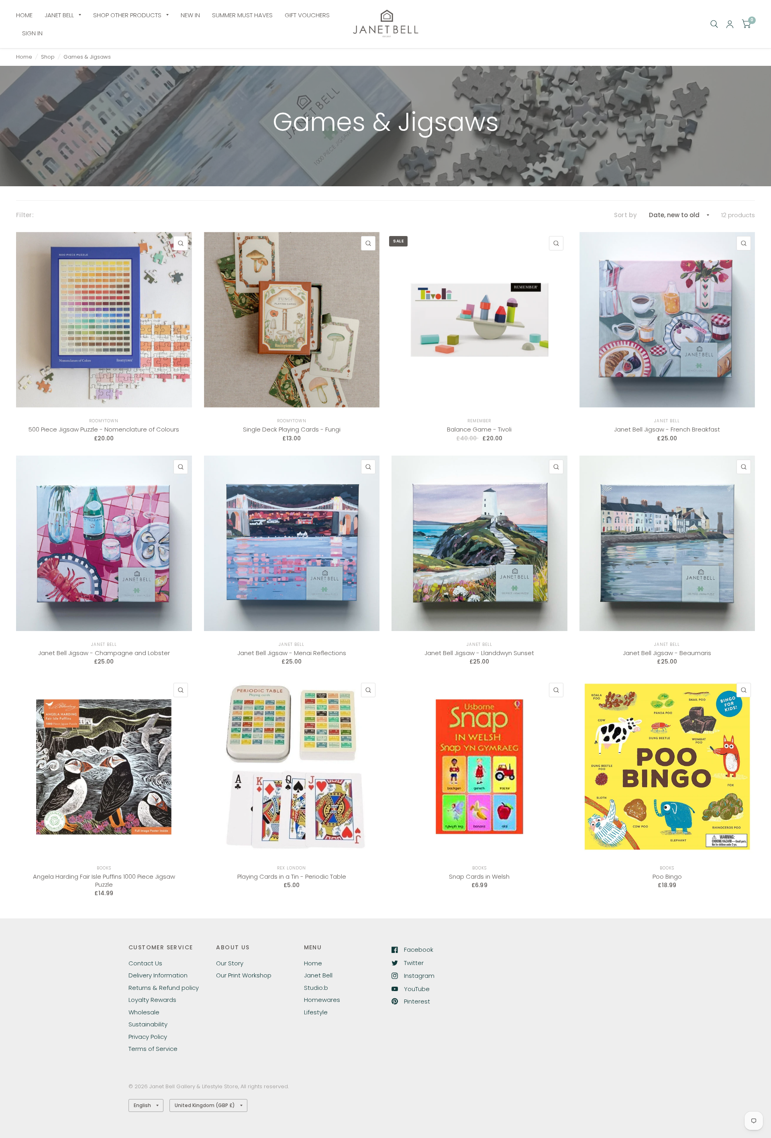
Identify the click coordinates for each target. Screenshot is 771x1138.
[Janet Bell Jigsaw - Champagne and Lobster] (104, 543)
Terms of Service (152, 1048)
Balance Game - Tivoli (479, 429)
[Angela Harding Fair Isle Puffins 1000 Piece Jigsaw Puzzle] (104, 767)
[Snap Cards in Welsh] (479, 767)
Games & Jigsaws (87, 57)
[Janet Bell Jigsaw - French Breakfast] (667, 320)
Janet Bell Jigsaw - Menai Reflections (291, 653)
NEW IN (190, 15)
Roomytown (103, 421)
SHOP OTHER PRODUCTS (127, 15)
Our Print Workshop (243, 975)
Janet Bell (667, 421)
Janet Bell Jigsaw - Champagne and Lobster (104, 653)
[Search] (714, 24)
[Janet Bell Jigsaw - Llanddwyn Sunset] (479, 543)
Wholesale (143, 1012)
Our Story (229, 963)
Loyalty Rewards (152, 999)
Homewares (322, 999)
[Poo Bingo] (667, 767)
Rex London (291, 868)
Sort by (625, 215)
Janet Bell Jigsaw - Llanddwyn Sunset (479, 653)
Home (24, 57)
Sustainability (147, 1024)
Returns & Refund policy (163, 987)
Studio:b (316, 987)
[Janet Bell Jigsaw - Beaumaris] (667, 543)
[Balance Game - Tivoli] (479, 320)
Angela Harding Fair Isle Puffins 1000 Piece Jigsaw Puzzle (104, 881)
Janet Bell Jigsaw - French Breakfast (667, 429)
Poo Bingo (667, 877)
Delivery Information (158, 975)
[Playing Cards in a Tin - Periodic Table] (292, 767)
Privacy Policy (147, 1036)
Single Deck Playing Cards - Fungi (292, 429)
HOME (24, 15)
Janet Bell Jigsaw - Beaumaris (667, 653)
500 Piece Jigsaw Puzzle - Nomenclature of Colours (104, 429)
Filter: (25, 215)
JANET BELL (59, 15)
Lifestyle (316, 1012)
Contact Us (145, 963)
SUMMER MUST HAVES (242, 15)
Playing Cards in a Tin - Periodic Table (291, 877)
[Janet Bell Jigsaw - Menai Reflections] (292, 543)
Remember (479, 421)
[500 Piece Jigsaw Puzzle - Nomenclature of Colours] (104, 320)
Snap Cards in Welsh (479, 877)
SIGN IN (32, 33)
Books (104, 868)
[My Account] (730, 24)
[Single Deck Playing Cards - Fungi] (292, 320)
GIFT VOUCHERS (307, 15)
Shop (48, 57)
